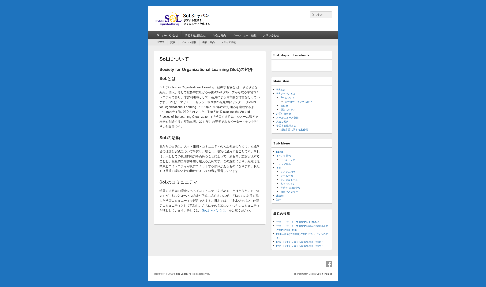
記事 (172, 42)
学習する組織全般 (290, 187)
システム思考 (288, 171)
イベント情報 (188, 42)
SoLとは (281, 89)
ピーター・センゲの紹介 (298, 101)
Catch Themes (324, 273)
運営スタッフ (288, 109)
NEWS (160, 42)
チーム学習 (287, 175)
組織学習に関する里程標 (294, 129)
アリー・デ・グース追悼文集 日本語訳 (297, 222)
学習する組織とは (195, 35)
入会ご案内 (219, 35)
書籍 (278, 167)
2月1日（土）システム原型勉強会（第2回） (300, 246)
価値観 (284, 105)
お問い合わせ (271, 35)
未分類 (280, 195)
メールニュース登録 (244, 35)
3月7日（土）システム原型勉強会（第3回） (300, 242)
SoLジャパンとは (167, 35)
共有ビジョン (288, 183)
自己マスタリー (289, 191)
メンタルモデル (289, 179)
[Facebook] (329, 264)
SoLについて (288, 97)
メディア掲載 (228, 42)
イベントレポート (290, 160)
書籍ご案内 (208, 42)
